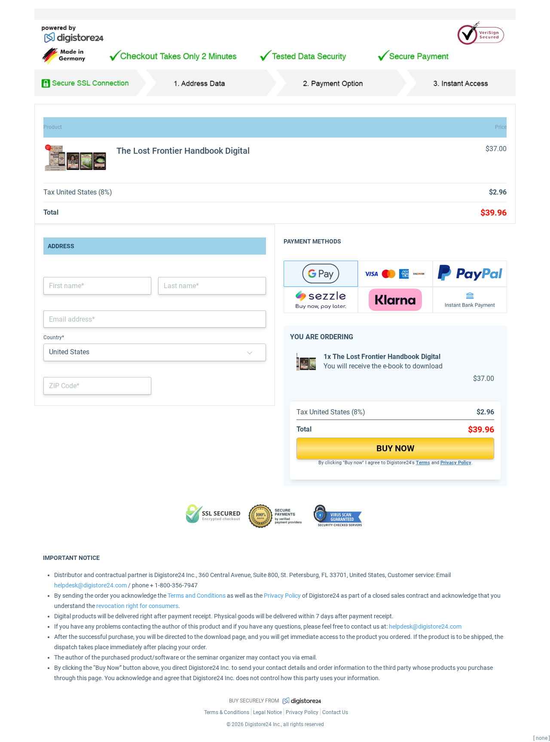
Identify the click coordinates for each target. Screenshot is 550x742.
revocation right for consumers (137, 605)
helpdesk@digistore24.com (90, 585)
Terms (423, 462)
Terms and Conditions (197, 595)
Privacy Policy (455, 462)
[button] (250, 352)
